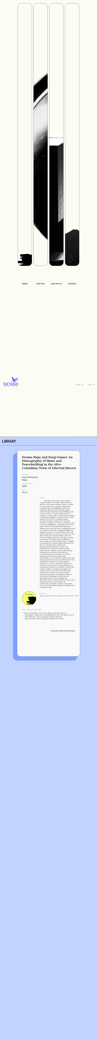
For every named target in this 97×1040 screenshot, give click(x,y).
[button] (79, 385)
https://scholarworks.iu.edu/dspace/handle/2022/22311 (59, 596)
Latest (90, 384)
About (78, 384)
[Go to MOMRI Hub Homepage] (11, 374)
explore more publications (63, 631)
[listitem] (25, 167)
